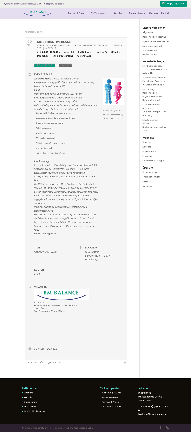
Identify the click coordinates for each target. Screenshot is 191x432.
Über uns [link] (153, 13)
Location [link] (91, 247)
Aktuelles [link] (118, 13)
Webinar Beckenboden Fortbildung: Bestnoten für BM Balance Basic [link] (154, 81)
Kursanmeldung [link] (44, 65)
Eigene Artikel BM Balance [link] (155, 41)
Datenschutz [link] (149, 151)
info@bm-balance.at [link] (155, 414)
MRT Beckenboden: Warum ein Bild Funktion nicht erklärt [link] (154, 69)
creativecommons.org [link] (114, 114)
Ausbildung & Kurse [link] (111, 392)
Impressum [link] (148, 155)
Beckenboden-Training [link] (154, 36)
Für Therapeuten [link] (99, 13)
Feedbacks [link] (148, 181)
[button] (160, 428)
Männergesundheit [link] (152, 46)
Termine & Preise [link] (76, 13)
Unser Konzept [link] (150, 172)
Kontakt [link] (165, 13)
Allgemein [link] (147, 32)
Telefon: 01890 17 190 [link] (32, 4)
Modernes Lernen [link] (110, 397)
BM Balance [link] (40, 302)
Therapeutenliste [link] (137, 13)
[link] (37, 12)
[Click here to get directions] (125, 362)
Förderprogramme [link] (111, 406)
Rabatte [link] (67, 65)
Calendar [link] (39, 349)
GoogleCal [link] (52, 349)
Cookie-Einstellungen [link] (153, 160)
